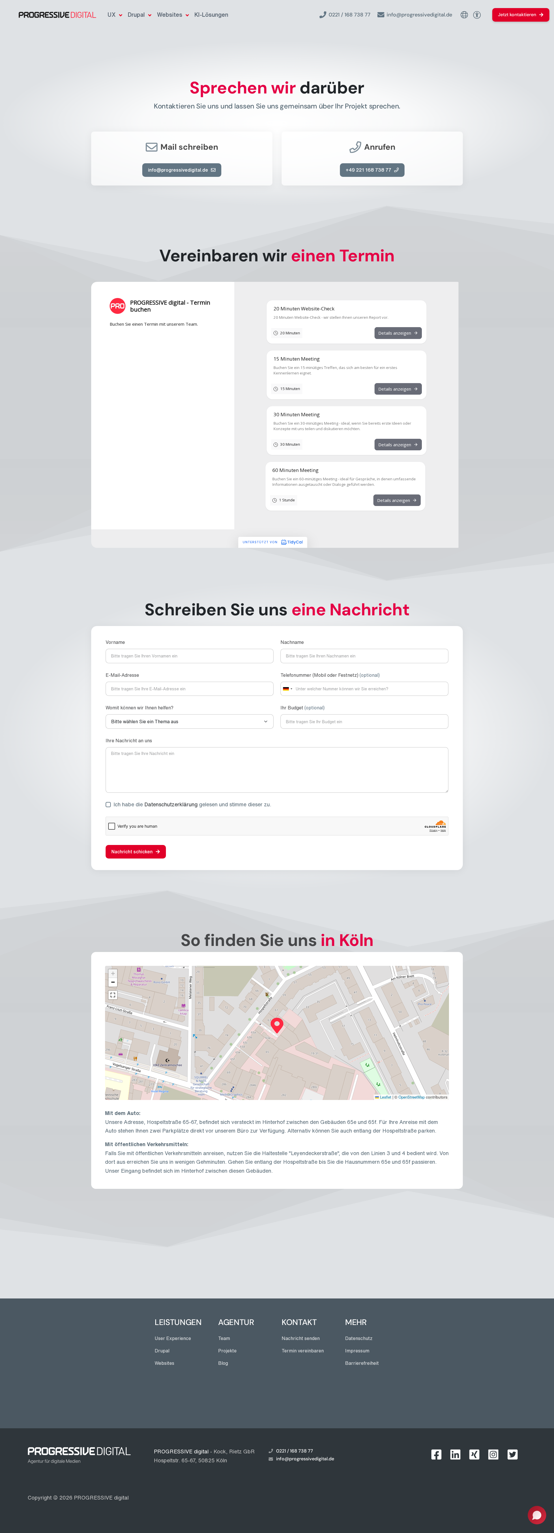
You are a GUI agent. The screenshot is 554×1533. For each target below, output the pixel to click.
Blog (223, 1363)
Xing (474, 1454)
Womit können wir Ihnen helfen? (139, 707)
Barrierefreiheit (362, 1363)
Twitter (512, 1454)
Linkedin (455, 1454)
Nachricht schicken (132, 851)
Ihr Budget (302, 707)
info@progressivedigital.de (419, 14)
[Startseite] (50, 15)
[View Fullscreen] (112, 995)
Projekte (227, 1350)
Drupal (136, 15)
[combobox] (287, 689)
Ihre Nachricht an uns (129, 740)
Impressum (357, 1350)
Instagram (493, 1454)
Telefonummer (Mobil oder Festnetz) (330, 675)
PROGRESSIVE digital (101, 1497)
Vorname (115, 642)
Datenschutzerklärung (171, 804)
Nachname (292, 642)
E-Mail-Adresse (122, 675)
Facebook (436, 1454)
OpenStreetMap (411, 1097)
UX (112, 15)
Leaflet (385, 1097)
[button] (277, 1025)
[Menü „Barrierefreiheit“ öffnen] (476, 15)
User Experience (173, 1338)
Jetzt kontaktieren (517, 15)
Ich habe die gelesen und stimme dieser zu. (192, 804)
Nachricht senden (301, 1338)
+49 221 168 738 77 (368, 170)
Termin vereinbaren (303, 1350)
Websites (169, 15)
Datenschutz (359, 1338)
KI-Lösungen (211, 15)
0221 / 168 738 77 (349, 14)
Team (224, 1338)
